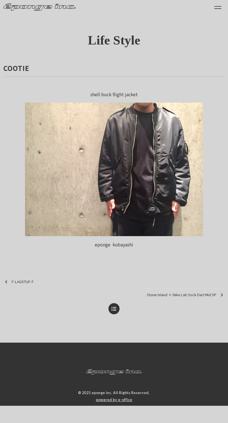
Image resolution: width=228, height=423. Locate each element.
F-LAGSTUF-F (23, 281)
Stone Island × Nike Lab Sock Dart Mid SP (181, 294)
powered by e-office (114, 399)
